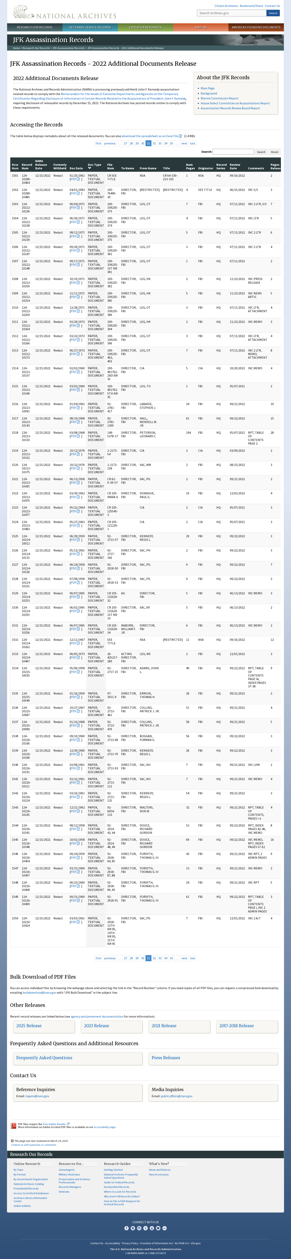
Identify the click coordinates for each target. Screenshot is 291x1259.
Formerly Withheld (60, 166)
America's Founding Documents (256, 27)
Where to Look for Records (120, 1191)
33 (160, 143)
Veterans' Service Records (90, 27)
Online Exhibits (22, 1206)
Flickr (164, 1228)
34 (165, 143)
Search (273, 13)
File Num (110, 166)
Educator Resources (145, 27)
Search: (206, 152)
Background (209, 93)
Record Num (27, 166)
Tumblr (145, 1228)
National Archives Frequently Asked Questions (121, 1176)
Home (16, 48)
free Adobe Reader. (55, 1124)
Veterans (64, 1191)
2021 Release (164, 1025)
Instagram (139, 1228)
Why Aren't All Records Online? (122, 1196)
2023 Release (96, 1025)
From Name (148, 168)
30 (142, 143)
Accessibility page (105, 1127)
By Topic (19, 1169)
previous (110, 143)
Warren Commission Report (220, 98)
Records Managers (70, 1187)
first (99, 143)
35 (171, 143)
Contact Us (272, 6)
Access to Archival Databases (31, 1193)
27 (125, 143)
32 (154, 143)
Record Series (221, 166)
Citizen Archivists (226, 6)
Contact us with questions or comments (33, 1145)
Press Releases (166, 1057)
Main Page (208, 88)
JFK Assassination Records (68, 48)
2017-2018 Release (236, 1025)
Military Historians (69, 1174)
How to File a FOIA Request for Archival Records (122, 1202)
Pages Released (277, 166)
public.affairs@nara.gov (176, 1096)
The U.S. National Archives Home (64, 11)
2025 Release (29, 1025)
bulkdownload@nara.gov (39, 992)
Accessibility (112, 1243)
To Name (127, 168)
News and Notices (160, 1169)
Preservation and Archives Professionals (74, 1180)
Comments (256, 168)
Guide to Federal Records (119, 1182)
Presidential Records (26, 1188)
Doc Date (76, 168)
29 (137, 143)
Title (166, 168)
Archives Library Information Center (30, 1199)
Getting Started (113, 1169)
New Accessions (159, 1174)
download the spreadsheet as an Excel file (150, 136)
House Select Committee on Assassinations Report (235, 103)
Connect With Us (145, 1222)
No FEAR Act (182, 1243)
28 (131, 143)
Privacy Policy (130, 1243)
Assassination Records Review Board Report (230, 108)
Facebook (126, 1228)
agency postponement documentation (97, 1016)
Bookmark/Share (251, 6)
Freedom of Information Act (156, 1243)
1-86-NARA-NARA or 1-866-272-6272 (145, 1253)
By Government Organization (31, 1179)
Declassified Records (116, 1187)
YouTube (151, 1228)
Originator (205, 168)
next (184, 143)
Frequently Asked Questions (44, 1057)
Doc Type (94, 165)
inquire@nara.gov (37, 1096)
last (192, 143)
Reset (274, 152)
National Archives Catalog (29, 1184)
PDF (73, 179)
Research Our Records (34, 27)
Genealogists (67, 1169)
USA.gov (196, 1243)
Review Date (235, 166)
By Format (20, 1174)
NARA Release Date (41, 164)
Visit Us (200, 27)
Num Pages (190, 166)
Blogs (158, 1228)
